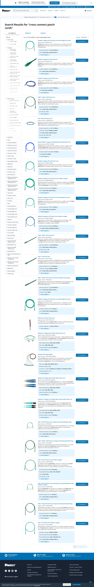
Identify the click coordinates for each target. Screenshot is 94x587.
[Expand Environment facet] (6, 238)
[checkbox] (8, 41)
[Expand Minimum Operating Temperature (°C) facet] (6, 181)
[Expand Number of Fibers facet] (6, 195)
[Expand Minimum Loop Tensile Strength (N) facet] (6, 257)
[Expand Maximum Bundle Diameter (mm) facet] (6, 240)
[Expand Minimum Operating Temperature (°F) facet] (6, 177)
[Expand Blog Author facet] (6, 268)
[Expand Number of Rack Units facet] (6, 222)
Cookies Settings (66, 584)
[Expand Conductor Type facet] (6, 171)
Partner (67, 7)
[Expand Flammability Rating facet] (6, 161)
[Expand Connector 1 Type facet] (6, 153)
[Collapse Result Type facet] (6, 39)
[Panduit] (6, 10)
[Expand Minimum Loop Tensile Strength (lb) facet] (6, 261)
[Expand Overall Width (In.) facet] (6, 206)
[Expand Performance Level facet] (6, 145)
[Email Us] (6, 555)
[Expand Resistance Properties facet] (6, 265)
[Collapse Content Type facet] (6, 98)
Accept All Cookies (76, 584)
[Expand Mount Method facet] (6, 235)
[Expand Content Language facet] (6, 224)
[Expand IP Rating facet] (6, 200)
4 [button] (82, 546)
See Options (82, 41)
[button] (36, 10)
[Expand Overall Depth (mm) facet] (6, 216)
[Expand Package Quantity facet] (6, 169)
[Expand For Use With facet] (6, 232)
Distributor (73, 7)
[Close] (92, 584)
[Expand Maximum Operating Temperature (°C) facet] (6, 189)
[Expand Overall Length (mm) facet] (6, 230)
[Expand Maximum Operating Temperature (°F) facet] (6, 185)
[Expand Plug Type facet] (6, 166)
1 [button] (74, 546)
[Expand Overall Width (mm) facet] (6, 208)
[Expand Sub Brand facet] (6, 137)
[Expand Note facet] (6, 203)
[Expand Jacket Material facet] (6, 174)
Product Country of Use (30, 17)
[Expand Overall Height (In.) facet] (6, 211)
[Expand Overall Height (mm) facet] (6, 214)
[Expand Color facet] (6, 140)
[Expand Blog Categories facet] (6, 271)
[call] (35, 555)
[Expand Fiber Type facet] (6, 198)
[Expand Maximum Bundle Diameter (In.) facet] (6, 247)
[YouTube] (12, 572)
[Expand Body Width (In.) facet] (6, 251)
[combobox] (26, 10)
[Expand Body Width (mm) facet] (6, 244)
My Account (89, 7)
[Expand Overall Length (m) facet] (6, 147)
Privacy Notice (37, 585)
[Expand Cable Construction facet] (6, 150)
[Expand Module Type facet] (6, 273)
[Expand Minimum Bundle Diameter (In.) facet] (6, 254)
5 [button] (85, 546)
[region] (47, 584)
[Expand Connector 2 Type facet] (6, 158)
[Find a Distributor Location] (63, 555)
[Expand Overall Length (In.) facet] (6, 227)
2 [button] (77, 546)
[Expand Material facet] (6, 219)
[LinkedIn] (16, 572)
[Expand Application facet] (6, 163)
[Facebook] (6, 572)
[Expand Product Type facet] (6, 156)
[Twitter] (9, 572)
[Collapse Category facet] (6, 47)
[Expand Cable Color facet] (6, 192)
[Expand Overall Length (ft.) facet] (6, 142)
